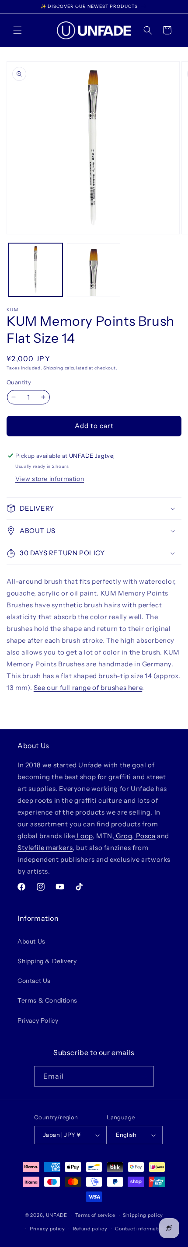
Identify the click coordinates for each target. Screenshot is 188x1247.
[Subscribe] (143, 1076)
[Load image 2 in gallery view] (94, 270)
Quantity (19, 382)
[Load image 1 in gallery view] (36, 270)
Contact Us (34, 981)
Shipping (53, 368)
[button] (17, 30)
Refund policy (90, 1229)
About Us (31, 941)
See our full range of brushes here (88, 687)
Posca (145, 836)
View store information (49, 479)
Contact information (140, 1229)
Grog (123, 836)
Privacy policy (47, 1229)
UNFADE (56, 1215)
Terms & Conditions (47, 1000)
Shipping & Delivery (47, 961)
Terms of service (95, 1215)
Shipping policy (143, 1215)
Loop (84, 836)
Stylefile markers (45, 847)
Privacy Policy (37, 1020)
